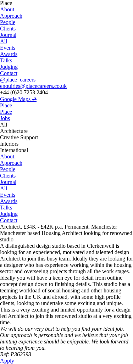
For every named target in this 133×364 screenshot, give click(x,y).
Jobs (5, 118)
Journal (8, 35)
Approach (11, 16)
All (3, 41)
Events (7, 48)
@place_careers (17, 80)
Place (6, 105)
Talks (6, 60)
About (7, 9)
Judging (9, 67)
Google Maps (18, 99)
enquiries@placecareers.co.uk (33, 86)
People (7, 22)
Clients (8, 29)
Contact (8, 73)
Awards (8, 54)
